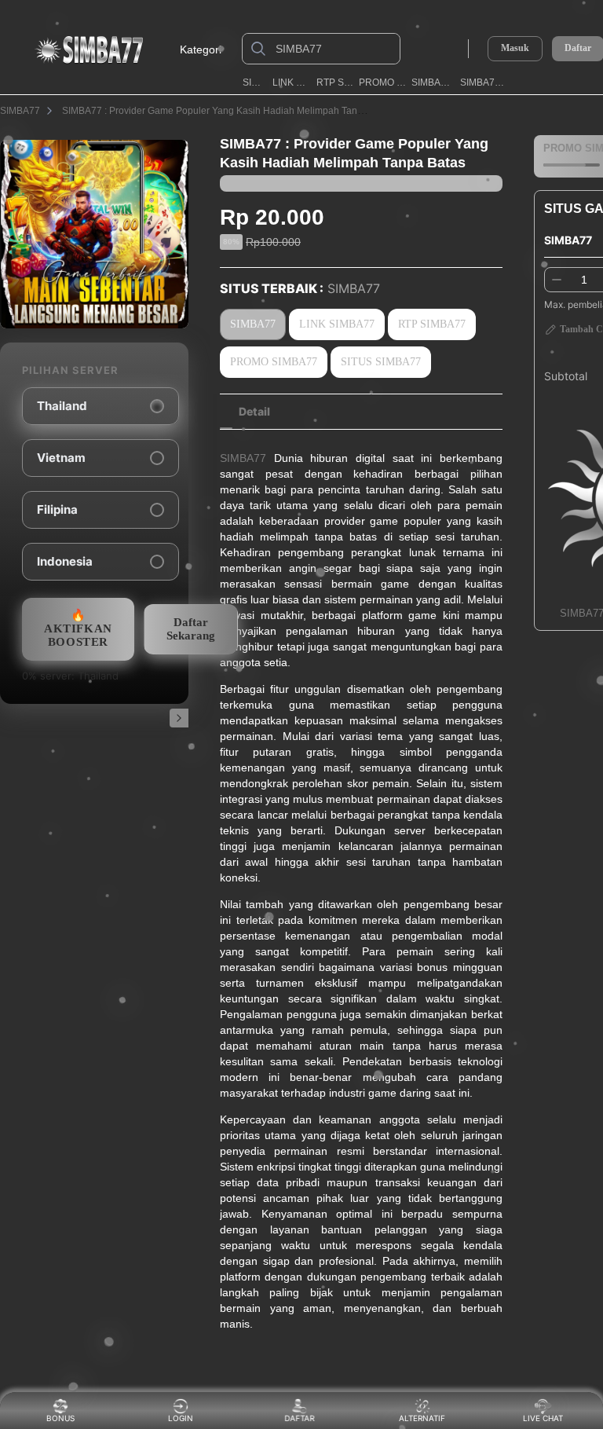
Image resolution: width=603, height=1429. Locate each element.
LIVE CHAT (543, 1418)
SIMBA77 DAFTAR (484, 82)
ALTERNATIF (422, 1418)
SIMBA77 (255, 82)
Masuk (515, 47)
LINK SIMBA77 (291, 82)
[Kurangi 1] (556, 279)
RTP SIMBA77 (334, 82)
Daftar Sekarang (190, 629)
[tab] (254, 411)
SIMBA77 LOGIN (433, 82)
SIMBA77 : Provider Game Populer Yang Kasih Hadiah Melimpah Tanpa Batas (228, 110)
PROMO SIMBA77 (382, 82)
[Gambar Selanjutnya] (179, 718)
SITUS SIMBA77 (381, 362)
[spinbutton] (584, 280)
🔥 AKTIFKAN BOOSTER (78, 629)
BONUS (60, 1418)
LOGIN (180, 1418)
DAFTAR (301, 1418)
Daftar (578, 48)
